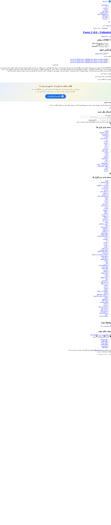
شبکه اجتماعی (104, 250)
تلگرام (107, 336)
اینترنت (106, 200)
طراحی (106, 260)
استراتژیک (105, 135)
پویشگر (106, 217)
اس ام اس (105, 194)
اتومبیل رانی (104, 134)
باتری (106, 202)
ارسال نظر (91, 120)
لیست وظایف (104, 277)
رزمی (106, 146)
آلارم (106, 183)
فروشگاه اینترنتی (103, 265)
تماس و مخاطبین (103, 223)
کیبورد (106, 274)
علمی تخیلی (104, 150)
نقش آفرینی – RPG (102, 164)
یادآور (106, 314)
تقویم (106, 222)
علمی (106, 263)
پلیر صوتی (105, 216)
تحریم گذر (105, 220)
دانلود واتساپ (104, 344)
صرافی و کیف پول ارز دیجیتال (100, 254)
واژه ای (106, 169)
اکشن (106, 137)
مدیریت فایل (104, 283)
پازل (106, 140)
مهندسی (105, 289)
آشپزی (106, 130)
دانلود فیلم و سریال (102, 236)
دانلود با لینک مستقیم (100, 53)
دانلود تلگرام (104, 341)
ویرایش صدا (104, 308)
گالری (106, 276)
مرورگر (106, 286)
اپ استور (105, 193)
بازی (106, 6)
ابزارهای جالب (104, 191)
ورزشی (106, 170)
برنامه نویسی (104, 205)
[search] (109, 22)
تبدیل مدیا (105, 219)
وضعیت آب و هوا (103, 306)
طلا (107, 262)
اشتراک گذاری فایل (102, 196)
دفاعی (106, 144)
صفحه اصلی (104, 5)
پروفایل (106, 211)
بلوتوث (106, 208)
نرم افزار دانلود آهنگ (102, 294)
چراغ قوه (105, 228)
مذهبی (106, 285)
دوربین (106, 237)
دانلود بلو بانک (104, 339)
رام (107, 240)
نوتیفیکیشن (105, 299)
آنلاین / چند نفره (103, 132)
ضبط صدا (105, 257)
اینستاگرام (101, 336)
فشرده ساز (105, 266)
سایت (100, 350)
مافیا (106, 160)
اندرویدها (105, 1)
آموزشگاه (105, 15)
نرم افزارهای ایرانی (102, 14)
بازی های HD (104, 138)
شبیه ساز (105, 149)
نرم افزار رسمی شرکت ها (101, 296)
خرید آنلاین (105, 231)
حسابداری (105, 230)
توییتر (94, 336)
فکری (106, 153)
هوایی (106, 167)
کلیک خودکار (104, 273)
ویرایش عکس (104, 309)
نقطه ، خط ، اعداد (103, 166)
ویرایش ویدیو (104, 311)
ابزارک (106, 190)
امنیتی (106, 197)
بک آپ (106, 207)
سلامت (106, 246)
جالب (106, 225)
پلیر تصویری (104, 214)
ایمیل (106, 199)
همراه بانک (105, 11)
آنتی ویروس (104, 188)
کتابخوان (105, 271)
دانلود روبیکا (104, 342)
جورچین (105, 143)
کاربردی (105, 270)
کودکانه (106, 157)
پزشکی (106, 213)
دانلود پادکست (104, 234)
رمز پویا (106, 242)
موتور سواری (104, 163)
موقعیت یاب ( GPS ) (102, 291)
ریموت (106, 245)
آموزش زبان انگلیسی (102, 185)
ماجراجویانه (104, 36)
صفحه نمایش (104, 256)
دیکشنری (105, 239)
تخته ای (106, 141)
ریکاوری (105, 243)
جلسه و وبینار (104, 226)
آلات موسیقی (104, 182)
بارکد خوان (105, 203)
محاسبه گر (105, 280)
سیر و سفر (105, 248)
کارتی (106, 155)
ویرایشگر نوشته (103, 313)
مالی (106, 279)
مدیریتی (106, 161)
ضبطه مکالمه (104, 259)
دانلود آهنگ (105, 347)
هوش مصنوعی (104, 12)
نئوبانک (106, 293)
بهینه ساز (105, 210)
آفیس (106, 180)
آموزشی (105, 187)
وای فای (105, 303)
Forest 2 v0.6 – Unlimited (97, 32)
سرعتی (106, 147)
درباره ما (105, 18)
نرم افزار (105, 8)
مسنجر (106, 9)
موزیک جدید (104, 345)
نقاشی (106, 297)
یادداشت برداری (103, 316)
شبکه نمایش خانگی (102, 251)
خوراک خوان (104, 233)
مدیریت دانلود (104, 282)
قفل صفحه (105, 268)
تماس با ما (105, 17)
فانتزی (106, 152)
